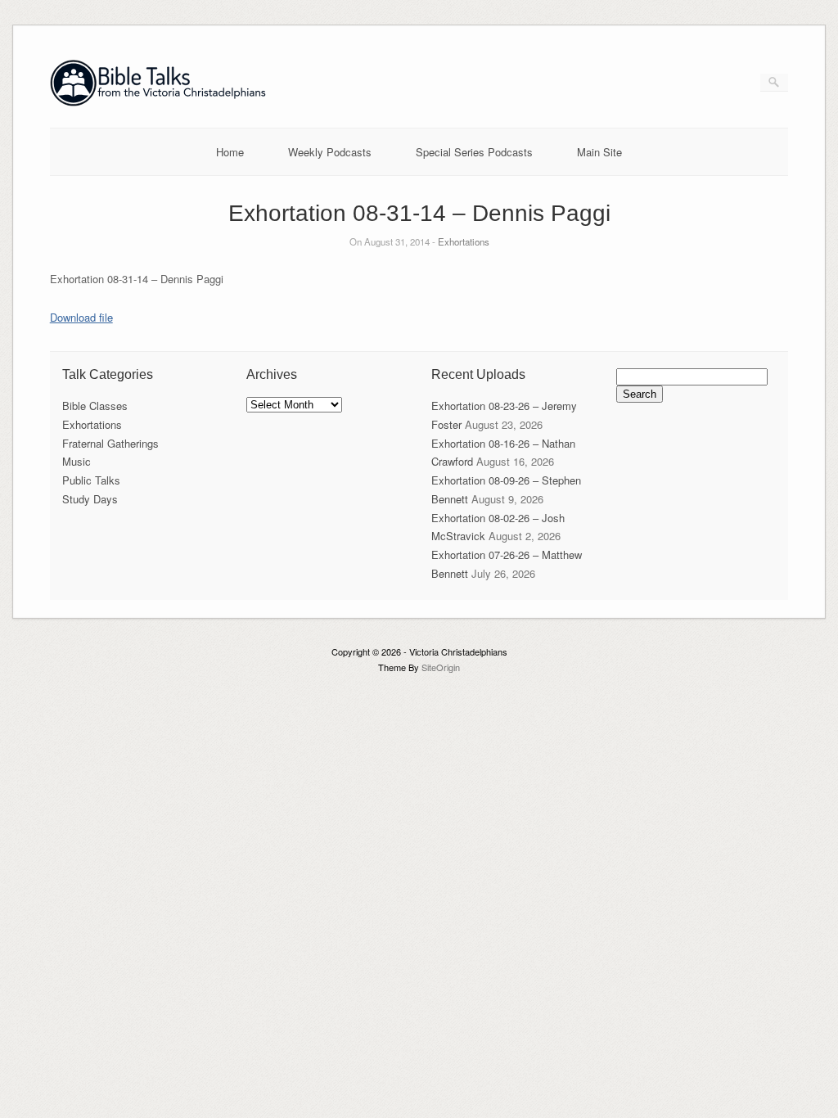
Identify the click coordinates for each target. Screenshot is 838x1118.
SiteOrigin (440, 667)
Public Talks (91, 480)
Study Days (90, 499)
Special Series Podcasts (474, 152)
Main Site (599, 152)
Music (76, 461)
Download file (81, 317)
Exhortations (463, 241)
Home (230, 152)
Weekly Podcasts (330, 152)
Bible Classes (95, 405)
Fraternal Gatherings (110, 443)
